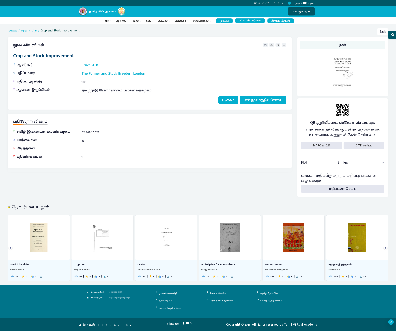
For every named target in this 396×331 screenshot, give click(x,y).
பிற (34, 30)
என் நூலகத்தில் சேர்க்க (263, 100)
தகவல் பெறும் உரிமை (170, 308)
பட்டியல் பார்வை (250, 20)
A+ (283, 3)
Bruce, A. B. (90, 65)
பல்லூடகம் (180, 21)
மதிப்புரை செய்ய (342, 189)
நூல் (107, 21)
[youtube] (188, 323)
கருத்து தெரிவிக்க (269, 293)
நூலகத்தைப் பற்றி (168, 293)
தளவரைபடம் (165, 300)
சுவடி (148, 21)
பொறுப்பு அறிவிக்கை (271, 300)
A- (275, 3)
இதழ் (136, 21)
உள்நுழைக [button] (301, 11)
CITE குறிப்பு (364, 145)
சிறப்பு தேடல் (280, 20)
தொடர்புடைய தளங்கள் (221, 300)
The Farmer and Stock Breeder (106, 74)
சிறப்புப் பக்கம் (201, 21)
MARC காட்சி (321, 145)
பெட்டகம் (163, 21)
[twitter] (192, 323)
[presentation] (10, 248)
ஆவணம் (121, 21)
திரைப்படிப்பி (263, 3)
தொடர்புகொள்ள (218, 293)
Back (382, 31)
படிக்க (227, 100)
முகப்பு (224, 20)
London (139, 74)
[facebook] (184, 323)
